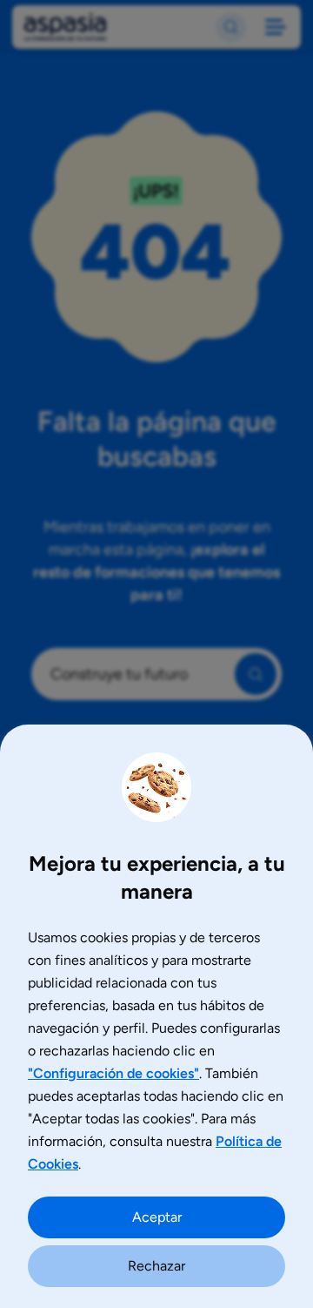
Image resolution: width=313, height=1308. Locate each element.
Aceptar (157, 1217)
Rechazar (156, 1265)
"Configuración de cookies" (113, 1073)
